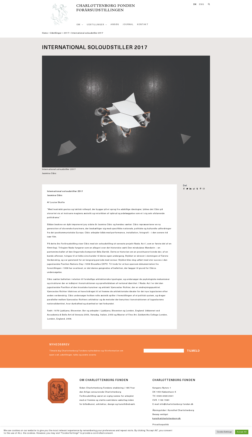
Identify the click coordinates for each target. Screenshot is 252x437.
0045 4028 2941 (165, 396)
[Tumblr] (197, 189)
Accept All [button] (242, 432)
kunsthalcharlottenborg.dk (166, 418)
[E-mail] (203, 189)
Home (45, 33)
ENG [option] (201, 4)
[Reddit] (194, 189)
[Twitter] (187, 189)
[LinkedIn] (190, 189)
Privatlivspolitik (160, 425)
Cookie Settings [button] (224, 432)
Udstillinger (56, 33)
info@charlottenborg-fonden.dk (177, 404)
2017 (66, 33)
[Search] (209, 4)
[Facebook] (184, 189)
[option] (201, 4)
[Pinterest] (200, 189)
